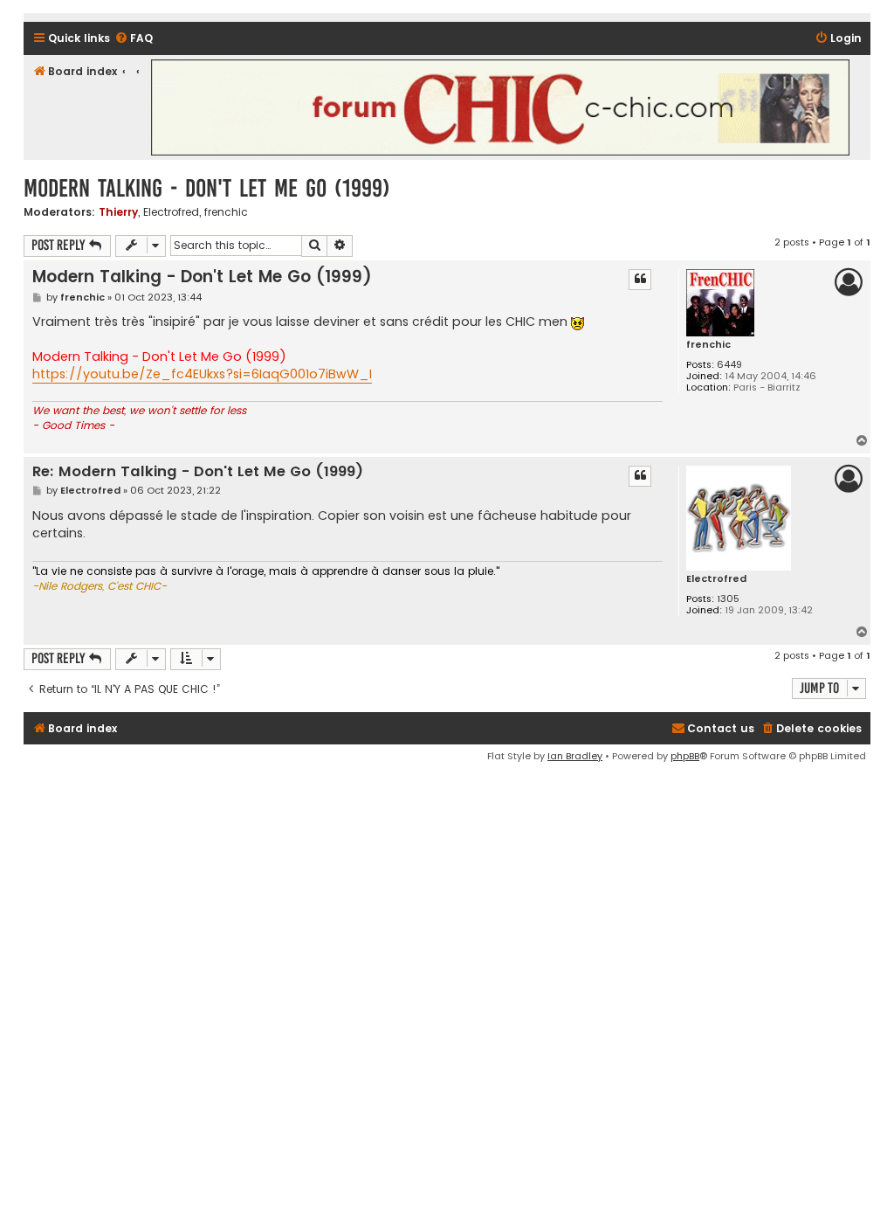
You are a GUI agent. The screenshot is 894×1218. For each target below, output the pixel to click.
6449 (729, 364)
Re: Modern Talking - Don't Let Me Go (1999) (197, 472)
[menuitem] (133, 39)
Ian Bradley (574, 756)
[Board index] (500, 107)
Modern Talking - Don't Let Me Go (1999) (207, 188)
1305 (728, 599)
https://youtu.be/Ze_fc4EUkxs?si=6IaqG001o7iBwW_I (202, 374)
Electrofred (171, 212)
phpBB (684, 756)
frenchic (226, 212)
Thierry (118, 211)
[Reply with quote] (640, 279)
